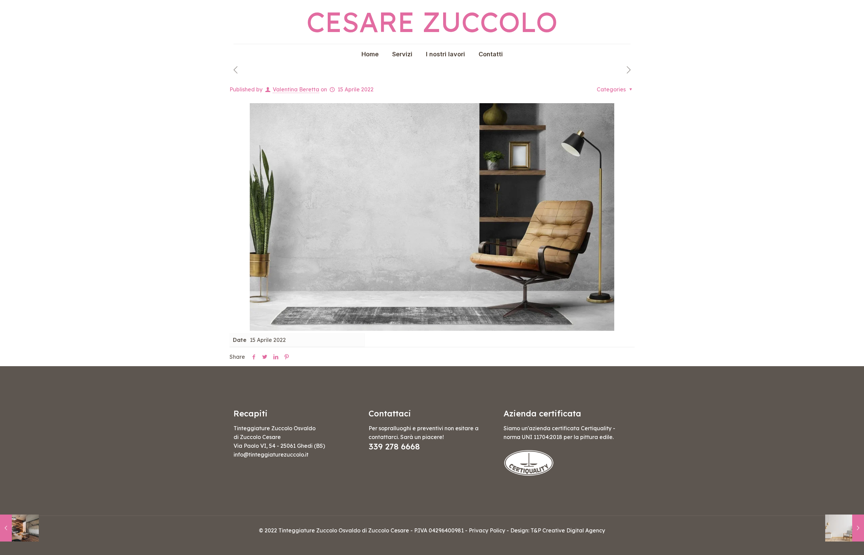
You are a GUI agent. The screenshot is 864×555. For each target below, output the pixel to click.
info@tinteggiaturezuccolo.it (271, 454)
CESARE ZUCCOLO (432, 21)
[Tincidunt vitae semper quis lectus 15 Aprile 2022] (19, 528)
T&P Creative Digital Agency (568, 530)
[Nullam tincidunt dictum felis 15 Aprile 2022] (844, 528)
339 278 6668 (394, 446)
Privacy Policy (487, 530)
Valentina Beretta (296, 89)
